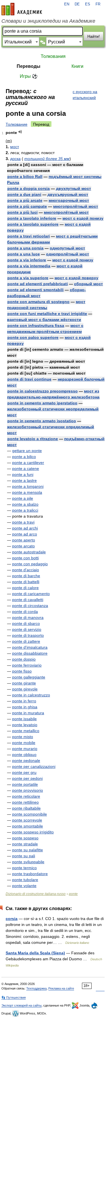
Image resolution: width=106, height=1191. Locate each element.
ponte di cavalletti (27, 599)
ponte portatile (25, 784)
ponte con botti (25, 558)
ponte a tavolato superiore (33, 224)
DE (77, 4)
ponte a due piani (24, 194)
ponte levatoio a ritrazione (32, 438)
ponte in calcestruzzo (31, 695)
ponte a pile (22, 498)
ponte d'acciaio (25, 570)
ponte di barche (26, 576)
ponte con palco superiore (33, 337)
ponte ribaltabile (26, 808)
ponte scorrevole (27, 820)
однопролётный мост (67, 254)
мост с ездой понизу (82, 218)
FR (98, 4)
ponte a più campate (27, 206)
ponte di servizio (26, 629)
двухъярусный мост (67, 194)
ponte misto (22, 736)
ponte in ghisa (24, 707)
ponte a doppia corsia (28, 188)
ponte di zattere (26, 641)
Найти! (93, 36)
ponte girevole (25, 689)
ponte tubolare (25, 879)
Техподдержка (36, 988)
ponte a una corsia (25, 248)
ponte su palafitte (27, 850)
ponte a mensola (27, 492)
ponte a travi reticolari (28, 236)
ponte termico (24, 868)
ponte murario (24, 748)
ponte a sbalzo (25, 504)
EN (66, 4)
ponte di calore (25, 587)
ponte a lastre (24, 480)
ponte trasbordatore (30, 873)
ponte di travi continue (29, 379)
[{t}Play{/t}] (20, 132)
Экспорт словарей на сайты (21, 1005)
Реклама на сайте (61, 988)
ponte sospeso (25, 838)
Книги (77, 66)
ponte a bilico (24, 456)
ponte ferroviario (27, 665)
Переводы (28, 66)
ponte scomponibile (29, 814)
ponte (73, 894)
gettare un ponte (27, 450)
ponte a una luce (23, 254)
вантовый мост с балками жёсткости (44, 319)
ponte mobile (23, 742)
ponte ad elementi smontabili (35, 289)
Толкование (16, 124)
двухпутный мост (73, 188)
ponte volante (24, 885)
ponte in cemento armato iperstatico (42, 403)
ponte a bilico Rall (24, 176)
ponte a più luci (22, 212)
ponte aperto (23, 540)
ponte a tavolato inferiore (31, 218)
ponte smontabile (27, 826)
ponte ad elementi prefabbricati (37, 284)
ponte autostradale (29, 552)
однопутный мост (67, 248)
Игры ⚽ (29, 76)
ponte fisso (22, 671)
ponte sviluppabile (28, 862)
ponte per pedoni (27, 778)
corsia (12, 918)
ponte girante (24, 683)
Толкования (53, 56)
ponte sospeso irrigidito (33, 832)
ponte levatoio (24, 724)
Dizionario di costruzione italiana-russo (36, 894)
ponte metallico (25, 730)
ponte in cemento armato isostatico (41, 421)
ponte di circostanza (30, 605)
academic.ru (21, 9)
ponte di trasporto (28, 635)
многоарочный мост (69, 200)
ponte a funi (22, 474)
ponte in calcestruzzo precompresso (42, 391)
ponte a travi (23, 522)
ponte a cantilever (28, 462)
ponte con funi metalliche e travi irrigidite (47, 313)
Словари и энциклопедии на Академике (48, 21)
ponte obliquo (24, 754)
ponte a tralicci (25, 510)
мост (14, 146)
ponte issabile (24, 719)
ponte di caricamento (31, 593)
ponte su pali (23, 856)
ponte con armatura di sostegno (38, 301)
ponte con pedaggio (30, 564)
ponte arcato (23, 546)
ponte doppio (24, 659)
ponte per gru (24, 772)
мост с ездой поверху (76, 278)
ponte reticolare (26, 796)
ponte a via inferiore (26, 260)
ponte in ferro (24, 701)
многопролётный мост (75, 206)
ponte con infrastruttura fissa (35, 325)
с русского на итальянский (85, 94)
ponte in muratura (28, 713)
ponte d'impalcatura (29, 647)
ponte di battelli (25, 581)
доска (15, 158)
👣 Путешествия (13, 997)
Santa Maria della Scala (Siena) (35, 953)
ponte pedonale (26, 760)
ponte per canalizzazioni (33, 766)
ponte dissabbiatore (29, 653)
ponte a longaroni (28, 486)
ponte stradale (25, 844)
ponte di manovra (28, 617)
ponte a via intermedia (28, 266)
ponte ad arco (24, 534)
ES (87, 4)
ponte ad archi (25, 528)
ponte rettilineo (25, 802)
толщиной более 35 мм (47, 158)
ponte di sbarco (26, 623)
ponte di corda (25, 611)
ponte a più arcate (24, 200)
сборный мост (88, 284)
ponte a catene (25, 468)
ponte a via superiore (27, 278)
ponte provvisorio (27, 790)
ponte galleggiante (28, 677)
